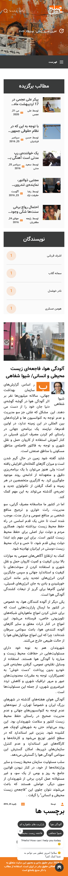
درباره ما (13, 11)
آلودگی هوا (56, 824)
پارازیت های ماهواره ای (31, 824)
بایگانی (22, 11)
